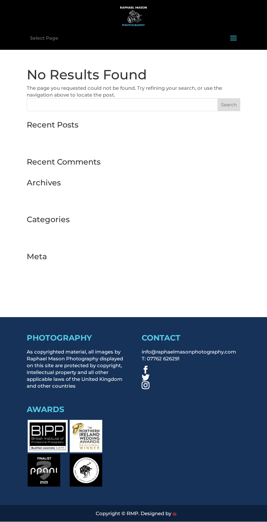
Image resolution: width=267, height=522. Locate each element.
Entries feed (41, 276)
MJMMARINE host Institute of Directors (75, 135)
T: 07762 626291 (161, 358)
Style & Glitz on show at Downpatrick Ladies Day (86, 145)
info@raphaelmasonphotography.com (189, 352)
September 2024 (47, 202)
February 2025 (44, 193)
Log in (34, 267)
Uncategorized (45, 239)
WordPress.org (45, 295)
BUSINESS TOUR (47, 230)
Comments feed (47, 286)
